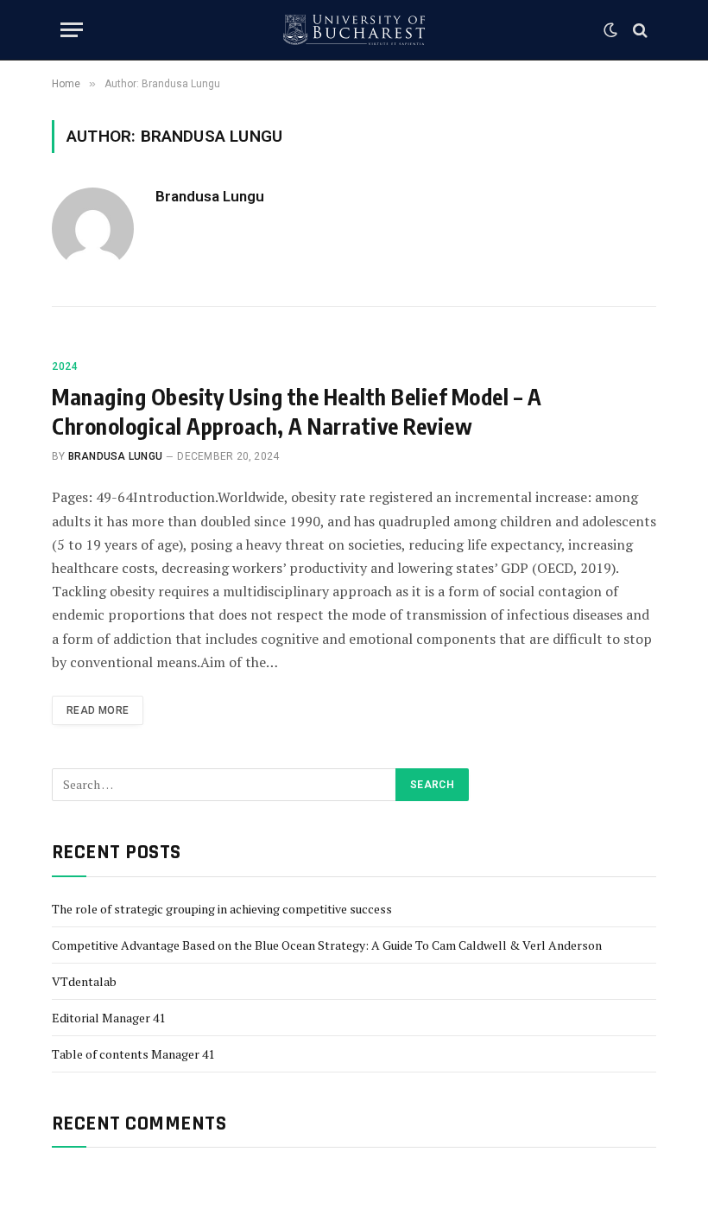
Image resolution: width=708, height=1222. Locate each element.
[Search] (638, 29)
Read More (97, 710)
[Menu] (71, 29)
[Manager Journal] (354, 30)
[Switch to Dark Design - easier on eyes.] (610, 30)
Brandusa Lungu (209, 196)
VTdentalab (84, 981)
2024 (65, 366)
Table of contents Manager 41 (133, 1054)
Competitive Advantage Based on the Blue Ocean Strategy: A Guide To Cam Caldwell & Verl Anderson (327, 945)
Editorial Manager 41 (108, 1017)
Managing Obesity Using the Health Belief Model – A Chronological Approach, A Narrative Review (296, 411)
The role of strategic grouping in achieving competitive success (222, 909)
